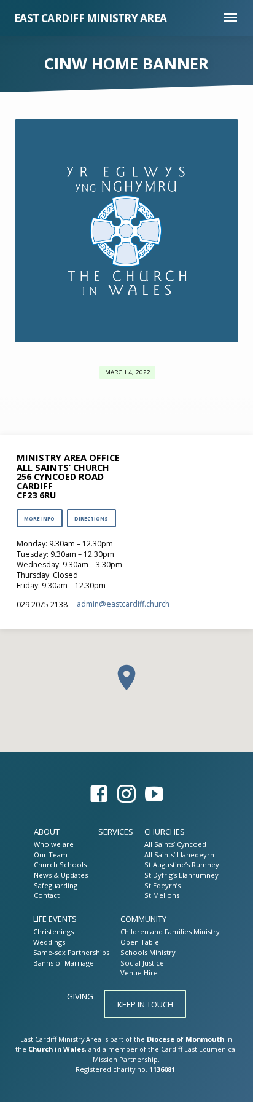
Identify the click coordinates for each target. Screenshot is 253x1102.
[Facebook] (99, 794)
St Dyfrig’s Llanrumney (181, 875)
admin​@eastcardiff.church (123, 604)
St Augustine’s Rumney (181, 864)
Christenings (53, 931)
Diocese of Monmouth (185, 1039)
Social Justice (142, 962)
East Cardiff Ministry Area (90, 18)
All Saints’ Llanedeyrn (179, 854)
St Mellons (161, 895)
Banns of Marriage (63, 962)
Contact (47, 895)
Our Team (51, 854)
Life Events (55, 918)
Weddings (49, 942)
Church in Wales (56, 1048)
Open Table (139, 942)
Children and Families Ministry (170, 931)
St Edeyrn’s (162, 885)
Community (143, 918)
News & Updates (61, 875)
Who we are (54, 844)
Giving (80, 996)
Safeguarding (55, 885)
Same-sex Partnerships (71, 952)
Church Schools (60, 864)
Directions (91, 518)
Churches (164, 831)
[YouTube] (154, 794)
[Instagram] (126, 794)
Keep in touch (145, 1004)
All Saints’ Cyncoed (175, 844)
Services (115, 831)
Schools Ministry (148, 952)
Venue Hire (139, 972)
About (47, 831)
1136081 (162, 1069)
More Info (39, 518)
